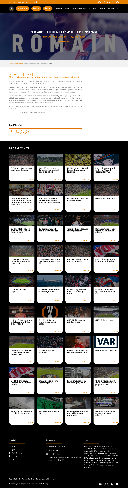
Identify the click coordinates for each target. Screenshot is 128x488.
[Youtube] (117, 484)
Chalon (82, 37)
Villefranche (58, 37)
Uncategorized (18, 63)
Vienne (76, 37)
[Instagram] (17, 132)
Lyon (50, 37)
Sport (44, 37)
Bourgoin (68, 37)
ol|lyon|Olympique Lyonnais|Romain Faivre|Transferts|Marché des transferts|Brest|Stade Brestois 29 (46, 77)
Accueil (11, 63)
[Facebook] (11, 132)
